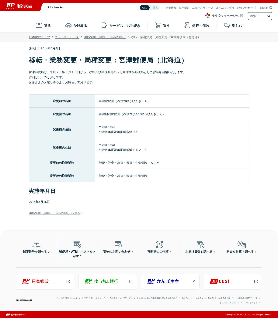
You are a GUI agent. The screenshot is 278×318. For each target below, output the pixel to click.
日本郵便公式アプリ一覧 (247, 298)
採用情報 (184, 7)
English (264, 7)
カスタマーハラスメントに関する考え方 (213, 298)
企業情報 (171, 7)
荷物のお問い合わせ (116, 251)
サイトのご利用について (67, 298)
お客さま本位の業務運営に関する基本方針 (157, 298)
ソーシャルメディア (230, 302)
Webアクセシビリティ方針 (121, 298)
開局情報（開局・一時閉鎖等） (105, 37)
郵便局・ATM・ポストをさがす (77, 253)
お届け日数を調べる (199, 251)
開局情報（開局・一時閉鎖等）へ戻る (54, 213)
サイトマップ (251, 302)
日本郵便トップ (39, 37)
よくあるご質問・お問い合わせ (234, 7)
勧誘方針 (185, 298)
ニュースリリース (202, 7)
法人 (155, 7)
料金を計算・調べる (240, 251)
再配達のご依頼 (158, 251)
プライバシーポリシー (93, 298)
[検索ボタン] (269, 16)
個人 (144, 7)
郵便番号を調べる (35, 251)
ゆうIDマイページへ (225, 15)
